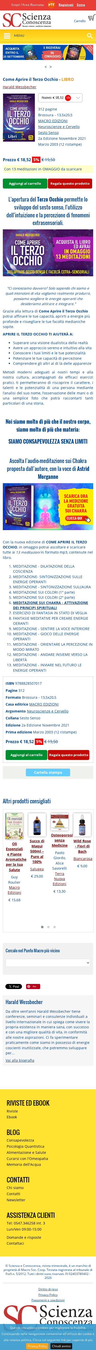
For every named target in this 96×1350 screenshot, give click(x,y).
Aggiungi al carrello (25, 183)
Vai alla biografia (20, 1060)
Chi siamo (15, 1187)
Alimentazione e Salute (26, 1152)
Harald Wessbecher (19, 86)
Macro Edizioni (14, 890)
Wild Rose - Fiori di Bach (82, 846)
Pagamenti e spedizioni (48, 1300)
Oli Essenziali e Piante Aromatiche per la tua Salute (16, 856)
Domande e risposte (24, 1237)
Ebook (12, 1117)
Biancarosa (82, 858)
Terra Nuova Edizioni (59, 878)
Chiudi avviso (61, 1346)
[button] (42, 927)
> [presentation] (50, 67)
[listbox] (60, 97)
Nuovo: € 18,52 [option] (56, 97)
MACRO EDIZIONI (53, 120)
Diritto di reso (48, 1289)
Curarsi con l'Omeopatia (27, 1158)
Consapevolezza (20, 1140)
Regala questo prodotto (70, 183)
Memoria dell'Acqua (24, 1164)
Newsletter (16, 1199)
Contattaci (15, 1243)
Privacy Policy (37, 1346)
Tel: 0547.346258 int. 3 (26, 1223)
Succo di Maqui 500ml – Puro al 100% (37, 851)
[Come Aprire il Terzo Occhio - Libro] (19, 117)
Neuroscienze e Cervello (59, 126)
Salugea (37, 869)
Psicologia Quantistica (25, 1146)
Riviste (12, 1111)
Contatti (13, 1193)
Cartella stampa (48, 772)
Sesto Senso (48, 132)
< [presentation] (46, 67)
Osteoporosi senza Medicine (62, 840)
